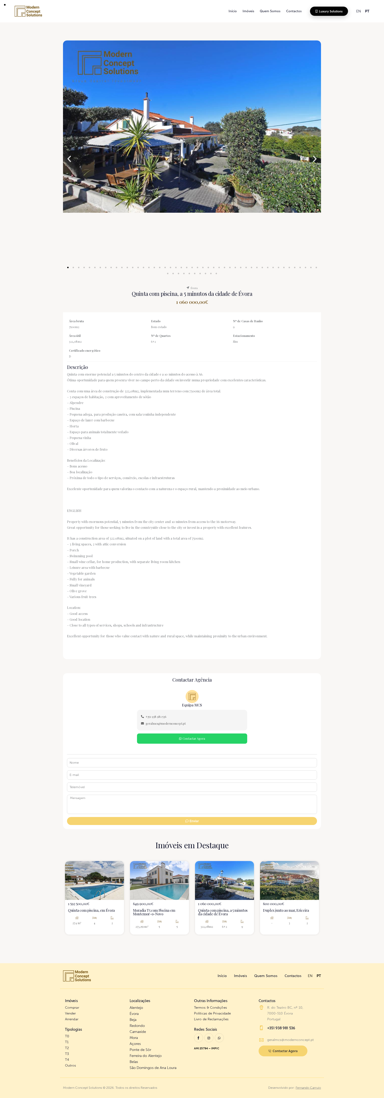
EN (358, 11)
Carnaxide (138, 1032)
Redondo (137, 1025)
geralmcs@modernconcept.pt (290, 1040)
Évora (134, 1013)
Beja (133, 1019)
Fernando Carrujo (308, 1088)
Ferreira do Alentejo (146, 1056)
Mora (134, 1038)
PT (367, 11)
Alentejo (136, 1007)
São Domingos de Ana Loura (153, 1068)
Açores (135, 1044)
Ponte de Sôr (140, 1050)
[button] (69, 159)
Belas (134, 1062)
